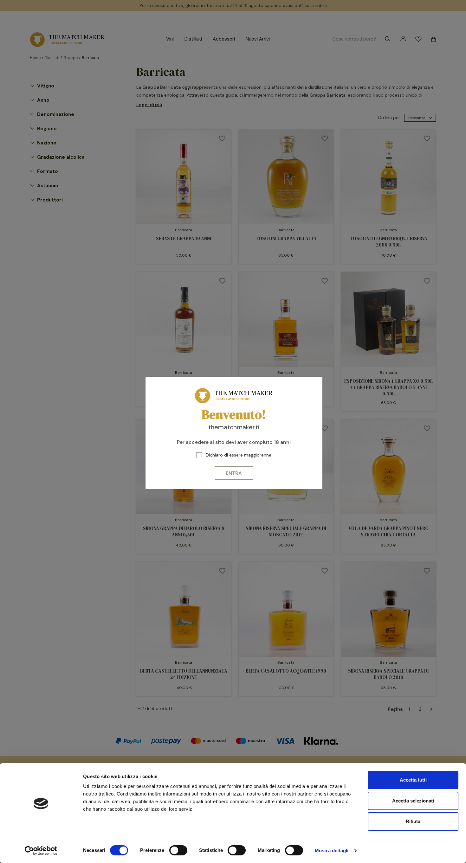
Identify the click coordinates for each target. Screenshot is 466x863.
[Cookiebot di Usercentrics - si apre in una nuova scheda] (41, 850)
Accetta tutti (413, 780)
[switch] (178, 850)
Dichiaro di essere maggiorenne (238, 455)
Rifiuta (413, 821)
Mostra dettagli (332, 850)
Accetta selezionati (413, 800)
